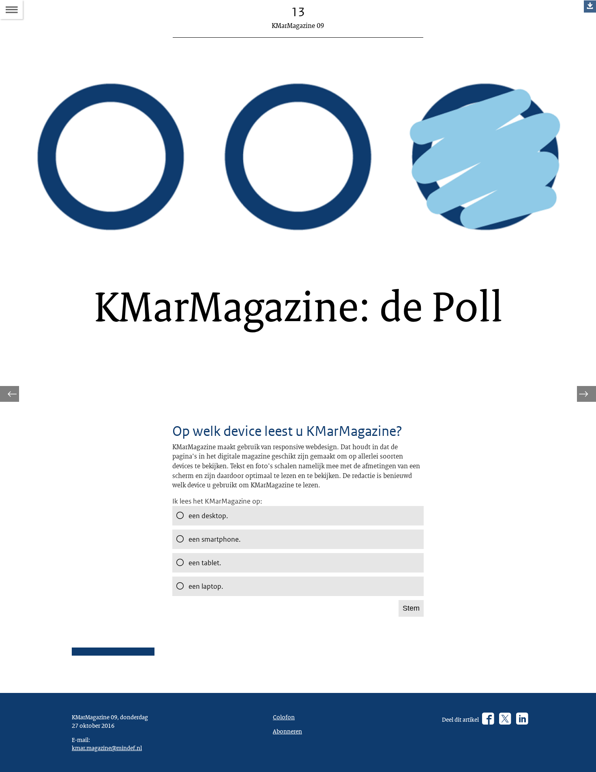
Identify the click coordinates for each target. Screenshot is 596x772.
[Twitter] (505, 719)
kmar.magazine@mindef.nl (107, 748)
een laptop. (206, 586)
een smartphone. (214, 539)
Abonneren (287, 731)
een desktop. (208, 515)
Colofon (284, 717)
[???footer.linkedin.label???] (522, 719)
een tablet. (205, 562)
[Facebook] (488, 719)
